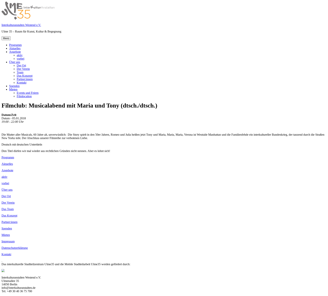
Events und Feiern (28, 92)
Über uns (14, 62)
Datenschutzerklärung (15, 247)
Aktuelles (14, 48)
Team (20, 72)
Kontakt (21, 82)
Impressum (8, 241)
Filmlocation (24, 96)
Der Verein (23, 68)
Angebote (15, 51)
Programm (15, 45)
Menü (6, 38)
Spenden (14, 86)
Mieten (13, 89)
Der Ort (21, 65)
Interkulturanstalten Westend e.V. (21, 25)
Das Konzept (24, 75)
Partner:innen (25, 79)
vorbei (20, 58)
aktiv (20, 55)
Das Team (8, 209)
